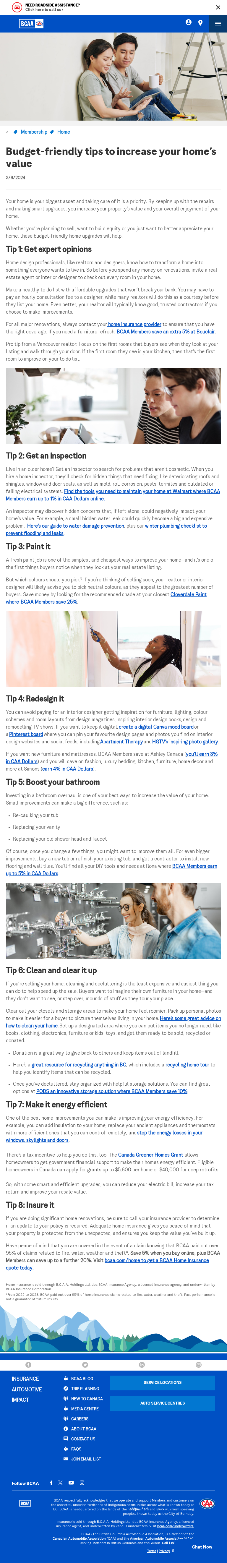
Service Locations (163, 1383)
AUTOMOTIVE (27, 1390)
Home (63, 132)
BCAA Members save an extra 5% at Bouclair (166, 332)
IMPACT (20, 1400)
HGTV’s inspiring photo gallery (185, 742)
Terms (151, 1551)
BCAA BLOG (81, 1379)
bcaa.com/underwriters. (175, 1526)
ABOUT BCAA (83, 1429)
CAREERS (79, 1419)
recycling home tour (187, 1065)
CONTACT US (82, 1439)
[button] (196, 1547)
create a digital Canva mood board (156, 727)
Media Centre (84, 1409)
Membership (34, 132)
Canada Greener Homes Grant (150, 1155)
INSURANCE (25, 1379)
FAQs (75, 1449)
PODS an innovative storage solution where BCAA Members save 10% (111, 1091)
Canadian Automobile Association (79, 1539)
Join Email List (85, 1459)
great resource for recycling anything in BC (79, 1065)
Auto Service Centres (162, 1403)
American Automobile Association (156, 1539)
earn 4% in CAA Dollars (67, 769)
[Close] (218, 7)
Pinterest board (26, 734)
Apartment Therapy (121, 742)
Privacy (164, 1551)
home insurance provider (134, 324)
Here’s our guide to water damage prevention (75, 526)
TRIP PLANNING (84, 1389)
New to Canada (86, 1399)
